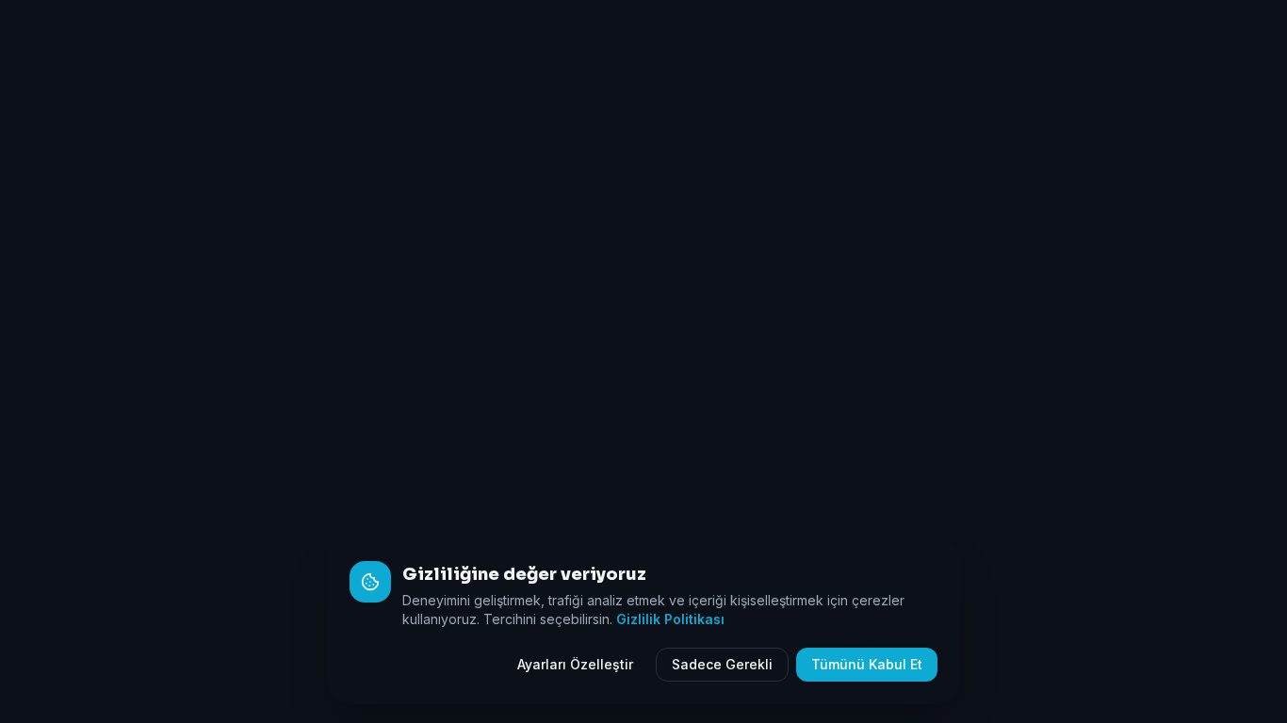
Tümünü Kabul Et (866, 664)
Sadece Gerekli (722, 664)
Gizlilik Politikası (670, 619)
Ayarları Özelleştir (575, 664)
